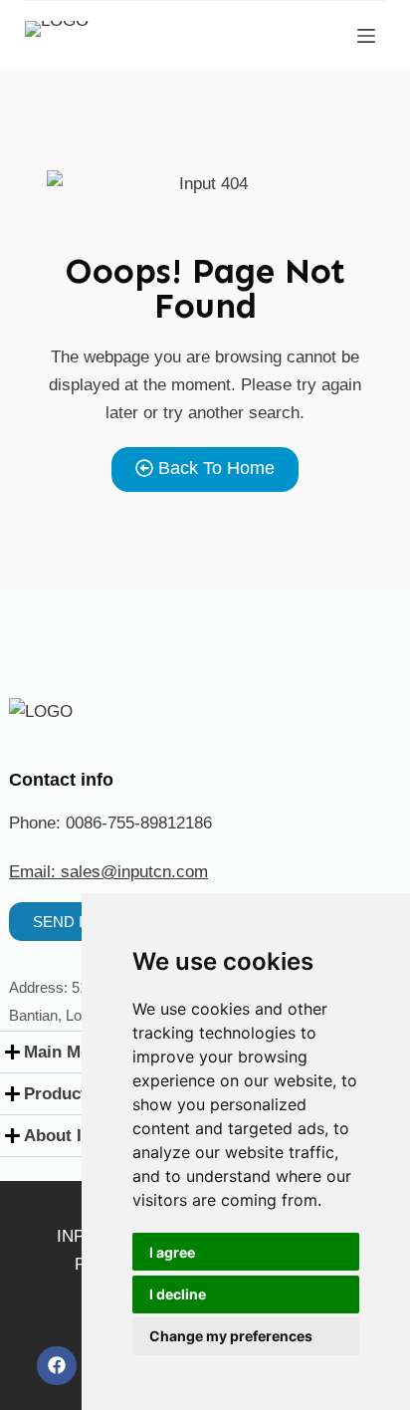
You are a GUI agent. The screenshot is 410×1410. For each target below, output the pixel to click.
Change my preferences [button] (230, 1335)
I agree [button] (172, 1252)
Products (60, 1093)
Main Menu (66, 1052)
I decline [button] (177, 1294)
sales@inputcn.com (134, 871)
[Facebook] (57, 1366)
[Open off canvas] (366, 36)
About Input (70, 1135)
